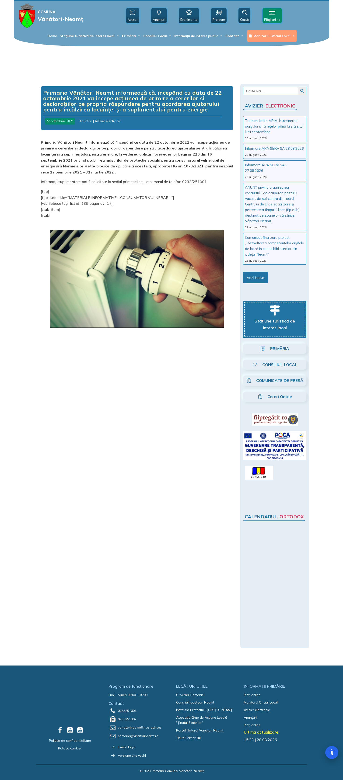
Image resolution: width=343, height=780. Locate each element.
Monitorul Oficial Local (271, 36)
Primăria (129, 36)
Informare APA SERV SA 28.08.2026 (274, 148)
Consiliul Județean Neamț (195, 702)
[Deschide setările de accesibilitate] (331, 752)
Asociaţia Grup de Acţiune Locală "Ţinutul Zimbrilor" (201, 720)
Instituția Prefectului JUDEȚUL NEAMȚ (204, 710)
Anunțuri (85, 121)
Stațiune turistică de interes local (87, 36)
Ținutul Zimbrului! (188, 738)
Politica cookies (70, 748)
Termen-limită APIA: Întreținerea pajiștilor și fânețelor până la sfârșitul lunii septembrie (274, 126)
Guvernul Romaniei (190, 695)
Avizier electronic (108, 121)
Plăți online (252, 695)
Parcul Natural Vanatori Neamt (199, 730)
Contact (232, 36)
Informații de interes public (196, 36)
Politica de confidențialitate (70, 740)
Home (52, 36)
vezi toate (255, 277)
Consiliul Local (155, 36)
